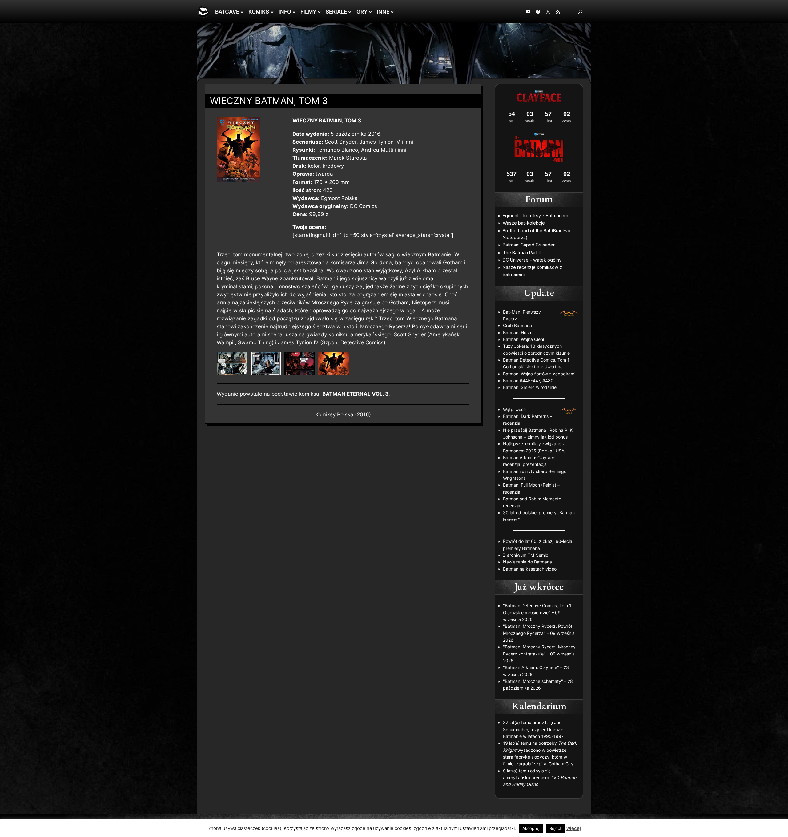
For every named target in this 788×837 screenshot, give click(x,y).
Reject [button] (555, 828)
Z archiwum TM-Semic (525, 555)
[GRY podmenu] (370, 11)
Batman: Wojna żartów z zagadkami (539, 373)
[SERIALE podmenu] (349, 11)
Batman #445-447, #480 (528, 380)
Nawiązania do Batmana (527, 561)
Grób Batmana (517, 325)
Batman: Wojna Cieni (523, 339)
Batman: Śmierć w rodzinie (530, 387)
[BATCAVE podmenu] (241, 11)
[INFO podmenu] (294, 11)
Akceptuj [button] (530, 828)
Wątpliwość (514, 409)
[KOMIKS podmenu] (272, 11)
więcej (573, 828)
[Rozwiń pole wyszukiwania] (580, 11)
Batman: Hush (517, 332)
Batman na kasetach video (530, 568)
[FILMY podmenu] (319, 11)
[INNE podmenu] (392, 11)
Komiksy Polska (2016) (343, 414)
